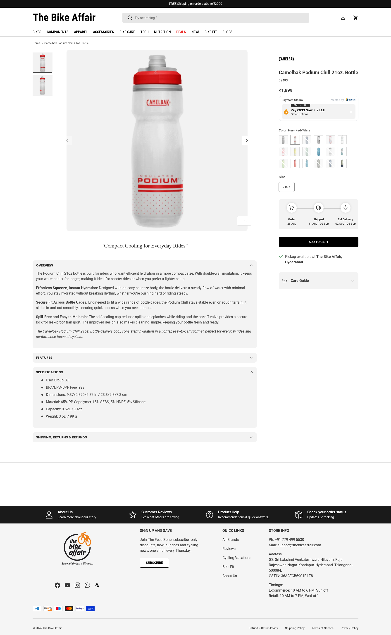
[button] (356, 18)
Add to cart (319, 242)
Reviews (229, 549)
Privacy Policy (349, 628)
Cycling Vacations (236, 558)
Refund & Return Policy (263, 628)
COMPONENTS (58, 32)
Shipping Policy (295, 628)
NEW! (195, 32)
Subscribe (154, 562)
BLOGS (227, 32)
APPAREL (81, 32)
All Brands (230, 539)
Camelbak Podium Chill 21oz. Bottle (66, 43)
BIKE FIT (211, 32)
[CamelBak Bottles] (290, 59)
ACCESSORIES (103, 32)
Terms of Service (323, 628)
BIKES (37, 32)
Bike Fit (228, 567)
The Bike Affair (52, 628)
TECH (145, 32)
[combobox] (215, 18)
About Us (229, 576)
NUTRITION (162, 32)
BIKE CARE (127, 32)
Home (36, 43)
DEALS (181, 32)
